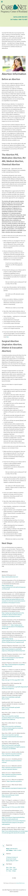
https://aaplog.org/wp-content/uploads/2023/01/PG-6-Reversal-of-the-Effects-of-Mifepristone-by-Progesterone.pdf (14, 640)
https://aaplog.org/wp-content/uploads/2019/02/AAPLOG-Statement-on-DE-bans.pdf (14, 587)
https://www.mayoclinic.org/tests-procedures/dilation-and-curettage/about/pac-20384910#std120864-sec (13, 717)
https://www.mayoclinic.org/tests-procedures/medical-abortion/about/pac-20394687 (12, 736)
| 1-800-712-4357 (13, 850)
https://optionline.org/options (14, 781)
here (7, 337)
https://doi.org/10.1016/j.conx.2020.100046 (13, 807)
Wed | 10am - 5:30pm (11, 869)
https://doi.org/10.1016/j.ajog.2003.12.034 (13, 680)
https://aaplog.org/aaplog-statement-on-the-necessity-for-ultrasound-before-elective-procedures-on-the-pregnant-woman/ (13, 614)
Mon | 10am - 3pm (10, 867)
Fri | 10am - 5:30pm (11, 871)
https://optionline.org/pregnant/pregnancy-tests (14, 788)
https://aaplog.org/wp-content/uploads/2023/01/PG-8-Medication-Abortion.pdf (13, 626)
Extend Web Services (20, 883)
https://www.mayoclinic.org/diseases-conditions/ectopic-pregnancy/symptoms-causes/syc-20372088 (12, 728)
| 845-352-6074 (11, 848)
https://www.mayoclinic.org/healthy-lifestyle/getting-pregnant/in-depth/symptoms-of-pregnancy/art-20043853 (13, 747)
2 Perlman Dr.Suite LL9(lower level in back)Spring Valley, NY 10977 (12, 859)
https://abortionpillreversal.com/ (10, 577)
